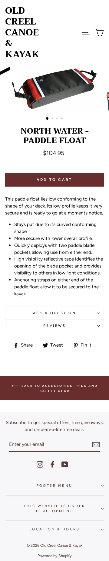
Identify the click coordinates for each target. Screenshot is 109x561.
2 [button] (52, 119)
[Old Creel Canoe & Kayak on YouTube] (64, 464)
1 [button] (47, 118)
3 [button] (57, 119)
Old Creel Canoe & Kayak (22, 32)
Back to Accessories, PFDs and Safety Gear (59, 388)
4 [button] (62, 119)
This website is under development (54, 508)
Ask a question (54, 313)
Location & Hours (54, 529)
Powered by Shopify (55, 555)
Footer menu (55, 485)
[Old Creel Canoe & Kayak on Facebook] (52, 464)
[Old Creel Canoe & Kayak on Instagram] (40, 464)
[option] (54, 88)
